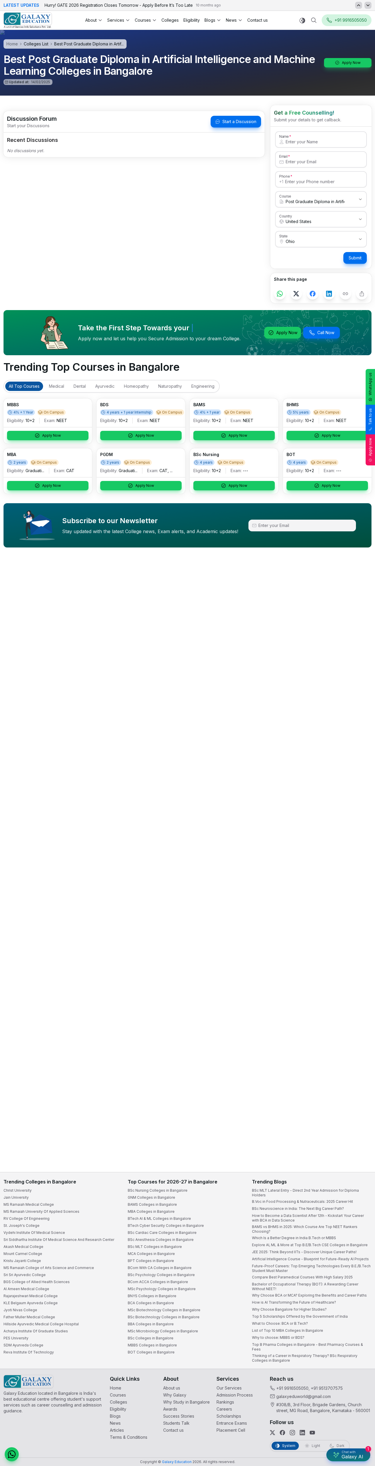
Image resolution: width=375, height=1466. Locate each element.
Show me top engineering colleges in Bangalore (302, 1434)
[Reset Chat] (359, 1325)
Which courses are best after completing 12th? (301, 1422)
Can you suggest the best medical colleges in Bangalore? (309, 1410)
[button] (359, 1311)
